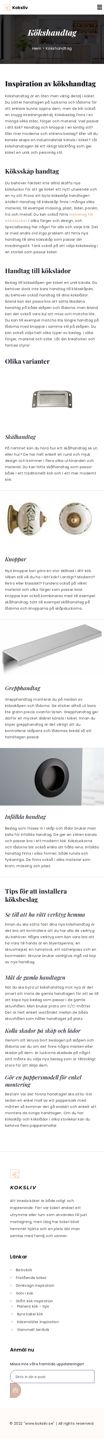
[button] (96, 7)
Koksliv (23, 1187)
